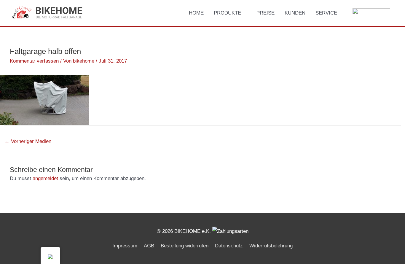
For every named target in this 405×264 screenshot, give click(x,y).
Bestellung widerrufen (184, 246)
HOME (196, 13)
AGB (149, 246)
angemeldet (45, 178)
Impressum (124, 246)
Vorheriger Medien (27, 141)
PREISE (265, 13)
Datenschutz (229, 246)
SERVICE (326, 13)
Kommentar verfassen (34, 61)
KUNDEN (295, 13)
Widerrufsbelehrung (271, 246)
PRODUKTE (227, 13)
